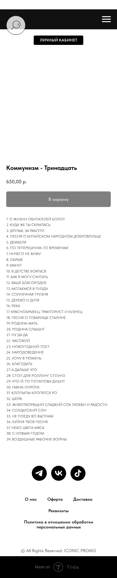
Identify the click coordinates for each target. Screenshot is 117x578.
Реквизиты (58, 510)
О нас (31, 499)
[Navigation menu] (106, 19)
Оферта (55, 499)
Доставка (82, 499)
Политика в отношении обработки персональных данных (58, 524)
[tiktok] (78, 473)
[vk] (58, 473)
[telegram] (39, 473)
